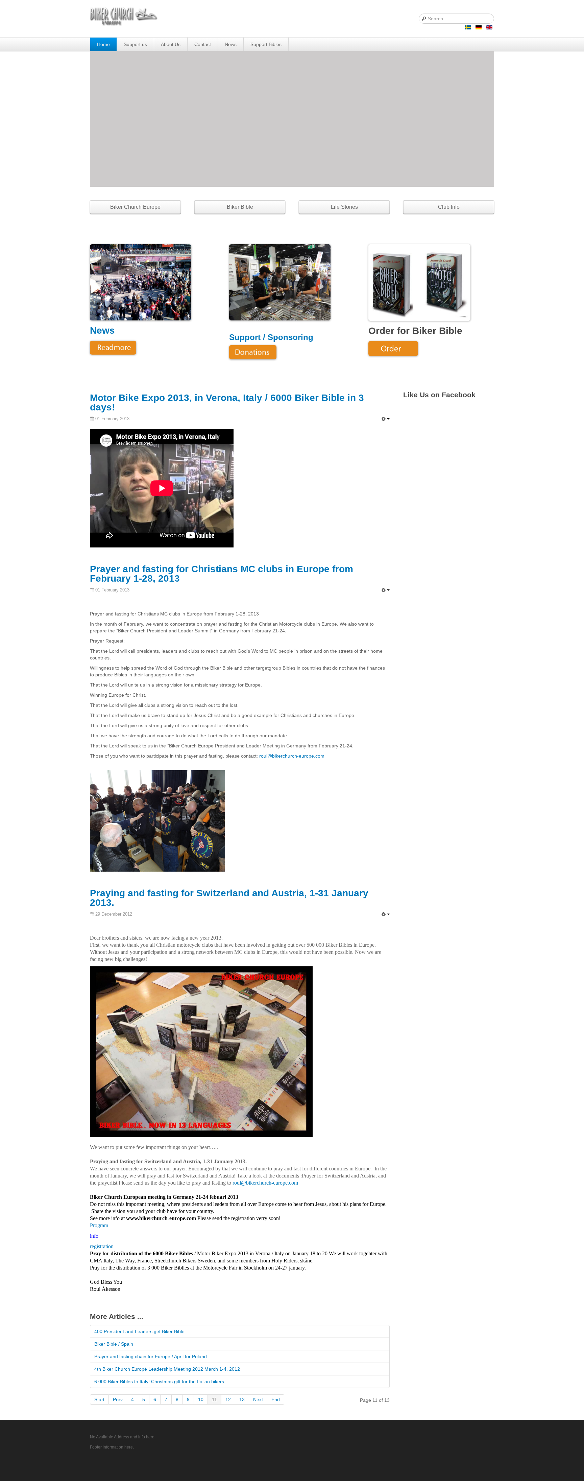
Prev (118, 1399)
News (231, 44)
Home (103, 44)
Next (258, 1399)
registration (102, 1246)
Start (99, 1399)
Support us (135, 44)
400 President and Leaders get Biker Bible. (140, 1331)
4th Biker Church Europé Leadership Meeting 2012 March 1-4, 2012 (167, 1369)
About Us (170, 44)
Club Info (449, 207)
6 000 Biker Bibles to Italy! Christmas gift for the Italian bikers (159, 1381)
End (275, 1399)
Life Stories (344, 207)
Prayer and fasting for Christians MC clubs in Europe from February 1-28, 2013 (221, 574)
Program (99, 1225)
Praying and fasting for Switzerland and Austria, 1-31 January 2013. (229, 898)
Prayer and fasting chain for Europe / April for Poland (150, 1356)
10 (200, 1399)
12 (228, 1399)
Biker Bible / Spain (113, 1344)
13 (242, 1399)
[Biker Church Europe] (124, 18)
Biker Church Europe (135, 207)
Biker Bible (240, 207)
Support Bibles (266, 44)
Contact (202, 44)
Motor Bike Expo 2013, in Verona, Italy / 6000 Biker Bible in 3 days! (227, 402)
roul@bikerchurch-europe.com (291, 756)
